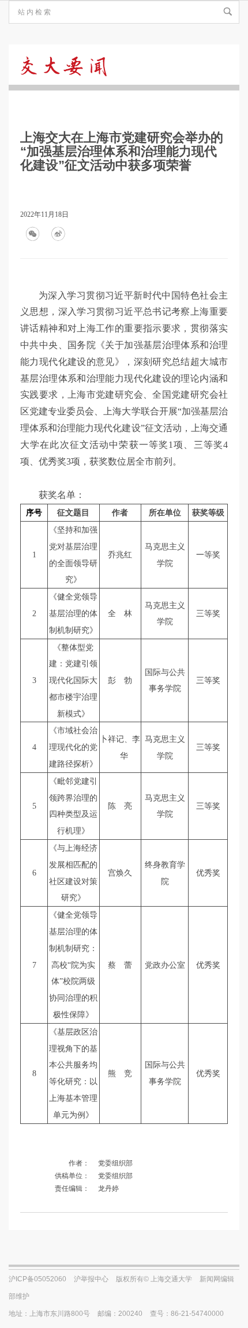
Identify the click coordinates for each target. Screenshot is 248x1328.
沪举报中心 (91, 1279)
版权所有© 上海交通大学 (154, 1279)
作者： (79, 1163)
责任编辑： (72, 1188)
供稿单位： (72, 1176)
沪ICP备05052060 (37, 1279)
